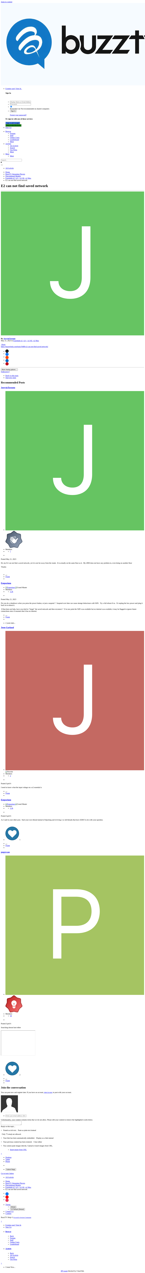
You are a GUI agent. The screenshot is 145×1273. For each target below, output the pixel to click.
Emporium (6, 583)
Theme (7, 1205)
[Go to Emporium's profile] (10, 587)
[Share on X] (7, 351)
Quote (7, 577)
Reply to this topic (11, 376)
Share (3, 345)
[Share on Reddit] (7, 357)
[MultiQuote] (6, 575)
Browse (8, 131)
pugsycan (5, 852)
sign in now (48, 1092)
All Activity (14, 146)
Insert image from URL (18, 1150)
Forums (12, 133)
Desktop (8, 1157)
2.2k (11, 592)
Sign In (13, 111)
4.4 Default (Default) (17, 1209)
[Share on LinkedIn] (7, 360)
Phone (7, 1161)
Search (12, 148)
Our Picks (13, 150)
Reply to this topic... (8, 1126)
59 (11, 1016)
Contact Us (9, 1211)
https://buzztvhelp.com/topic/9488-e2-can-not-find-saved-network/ (24, 347)
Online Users (14, 138)
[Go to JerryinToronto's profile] (72, 335)
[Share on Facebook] (7, 354)
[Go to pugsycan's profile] (74, 994)
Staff (11, 135)
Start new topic (10, 378)
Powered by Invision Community (22, 1217)
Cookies (8, 1213)
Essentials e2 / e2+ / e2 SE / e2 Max (26, 341)
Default (13, 1207)
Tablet (7, 1159)
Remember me (15, 109)
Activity (8, 144)
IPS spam (64, 1271)
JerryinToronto (9, 339)
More (12, 142)
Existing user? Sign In (13, 89)
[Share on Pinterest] (7, 363)
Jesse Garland (7, 627)
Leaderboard (14, 140)
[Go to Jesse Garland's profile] (74, 770)
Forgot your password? (18, 115)
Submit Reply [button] (10, 1169)
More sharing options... (9, 369)
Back (12, 1236)
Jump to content (6, 2)
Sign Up (8, 128)
